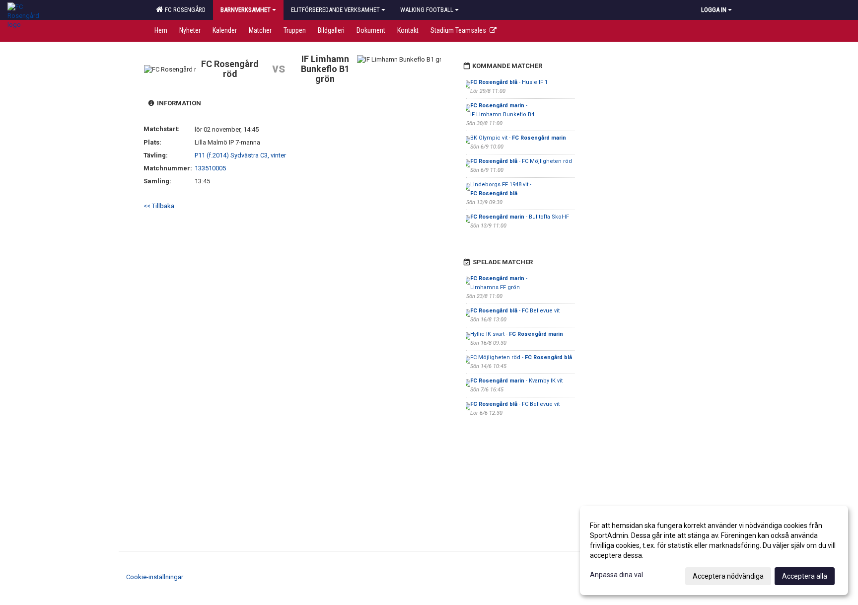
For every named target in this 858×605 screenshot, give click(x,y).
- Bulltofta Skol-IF (519, 217)
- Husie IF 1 (509, 82)
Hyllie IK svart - (516, 334)
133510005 (210, 168)
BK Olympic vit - (518, 138)
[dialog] (714, 550)
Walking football (426, 9)
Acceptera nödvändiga (728, 576)
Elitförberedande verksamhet (335, 9)
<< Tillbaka (158, 206)
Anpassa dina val (616, 575)
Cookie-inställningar (154, 577)
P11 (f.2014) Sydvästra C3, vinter (240, 155)
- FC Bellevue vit (515, 310)
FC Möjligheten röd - (521, 357)
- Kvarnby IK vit (516, 381)
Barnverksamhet (245, 9)
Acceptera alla (804, 576)
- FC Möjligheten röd (521, 161)
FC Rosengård (184, 9)
